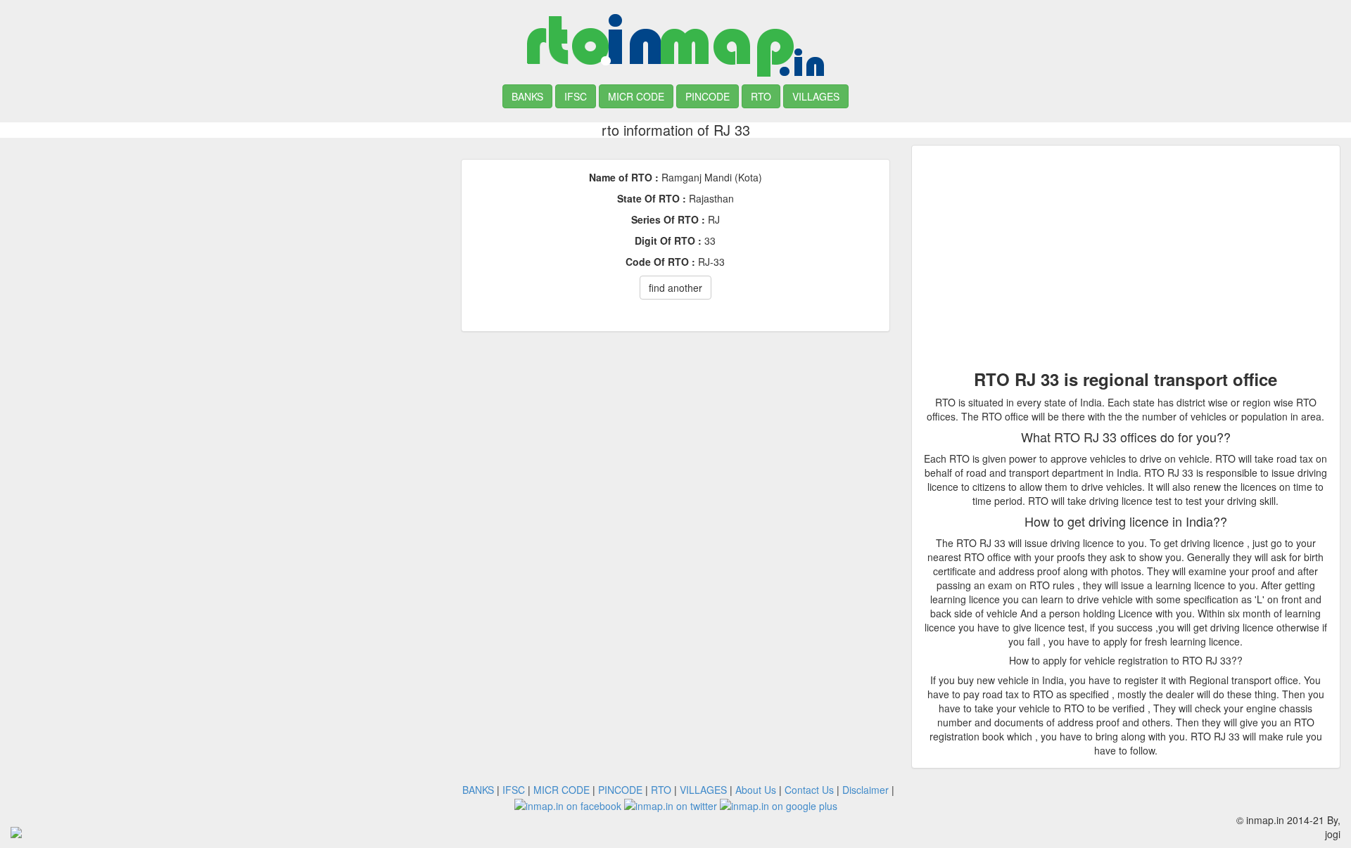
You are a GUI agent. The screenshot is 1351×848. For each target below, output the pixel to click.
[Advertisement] (225, 243)
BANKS (527, 96)
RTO (761, 96)
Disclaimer (865, 790)
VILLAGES (815, 96)
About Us (755, 790)
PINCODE (707, 96)
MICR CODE (636, 96)
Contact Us (809, 790)
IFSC (575, 96)
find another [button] (675, 288)
